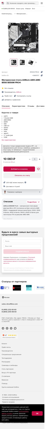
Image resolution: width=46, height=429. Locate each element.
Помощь (4, 383)
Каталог (4, 343)
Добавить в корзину (19, 169)
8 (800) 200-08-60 (9, 8)
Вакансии (5, 380)
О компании (6, 376)
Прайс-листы (6, 347)
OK (37, 413)
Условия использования (10, 397)
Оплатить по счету (22, 175)
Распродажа (6, 362)
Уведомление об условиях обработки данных (17, 270)
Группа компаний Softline (10, 387)
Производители (7, 351)
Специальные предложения (11, 354)
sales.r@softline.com (10, 304)
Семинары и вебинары (10, 365)
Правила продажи (8, 402)
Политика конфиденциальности (13, 399)
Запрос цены (20, 8)
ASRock (18, 92)
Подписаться (22, 251)
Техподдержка (7, 358)
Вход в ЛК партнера (9, 372)
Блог (33, 8)
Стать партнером (7, 369)
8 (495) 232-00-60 (9, 309)
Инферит (28, 8)
